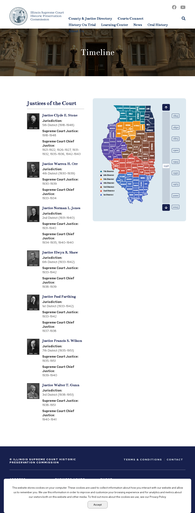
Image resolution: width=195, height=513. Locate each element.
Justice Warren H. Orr (60, 164)
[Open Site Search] (183, 18)
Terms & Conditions (143, 459)
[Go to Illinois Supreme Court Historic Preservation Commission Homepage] (37, 16)
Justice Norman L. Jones (61, 208)
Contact (175, 459)
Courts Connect (130, 18)
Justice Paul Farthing (59, 296)
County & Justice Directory (90, 18)
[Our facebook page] (174, 7)
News (137, 25)
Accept (98, 504)
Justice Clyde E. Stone (60, 115)
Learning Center (114, 25)
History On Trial (82, 25)
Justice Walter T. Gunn (60, 385)
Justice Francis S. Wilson (62, 341)
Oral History (158, 25)
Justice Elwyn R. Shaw (60, 252)
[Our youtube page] (182, 7)
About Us (76, 31)
